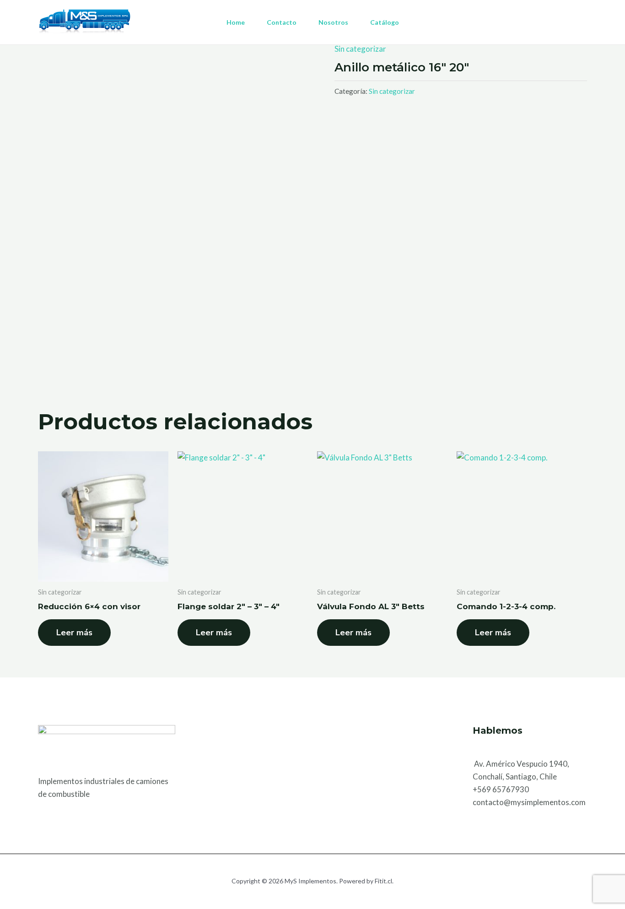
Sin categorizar (360, 49)
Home (235, 22)
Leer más (74, 632)
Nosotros (333, 22)
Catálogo (384, 22)
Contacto (281, 22)
